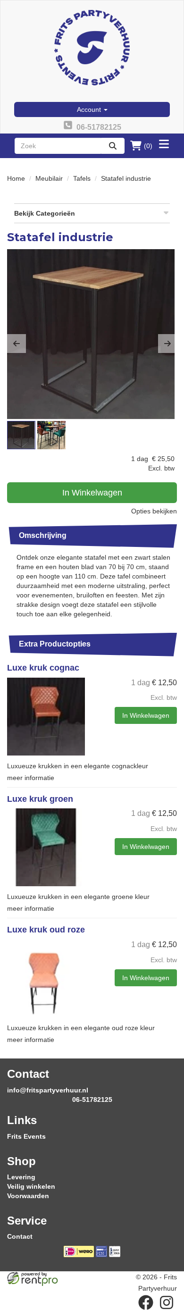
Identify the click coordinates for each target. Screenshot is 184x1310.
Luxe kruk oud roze (46, 929)
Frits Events (26, 1136)
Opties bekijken (154, 511)
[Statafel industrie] (92, 334)
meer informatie (30, 777)
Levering (21, 1177)
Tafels (82, 178)
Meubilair (49, 178)
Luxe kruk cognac (43, 667)
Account (90, 109)
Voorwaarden (28, 1196)
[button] (16, 343)
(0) (148, 146)
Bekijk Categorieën (44, 213)
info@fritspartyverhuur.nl (47, 1090)
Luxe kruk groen (40, 799)
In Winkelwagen (92, 492)
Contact (20, 1236)
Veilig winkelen (31, 1186)
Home (16, 178)
